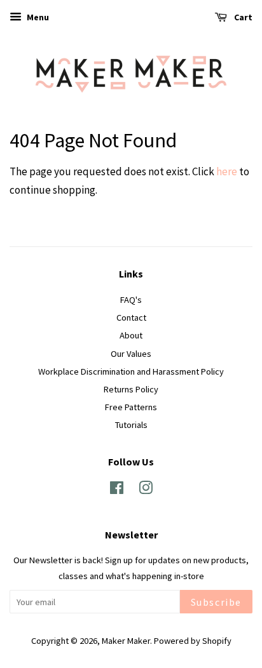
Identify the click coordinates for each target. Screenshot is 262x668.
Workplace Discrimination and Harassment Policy (131, 371)
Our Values (131, 353)
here (226, 171)
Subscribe (216, 602)
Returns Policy (131, 389)
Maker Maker (126, 640)
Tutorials (131, 425)
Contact (131, 317)
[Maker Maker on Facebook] (116, 490)
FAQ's (131, 299)
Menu (37, 17)
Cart (242, 17)
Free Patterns (131, 407)
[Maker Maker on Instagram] (146, 490)
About (131, 335)
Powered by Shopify (192, 640)
